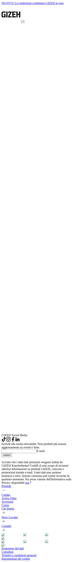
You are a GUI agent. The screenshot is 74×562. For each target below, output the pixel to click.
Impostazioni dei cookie (16, 558)
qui (27, 482)
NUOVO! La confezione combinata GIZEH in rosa (33, 3)
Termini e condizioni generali (19, 555)
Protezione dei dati (13, 548)
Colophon (7, 551)
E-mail (41, 451)
